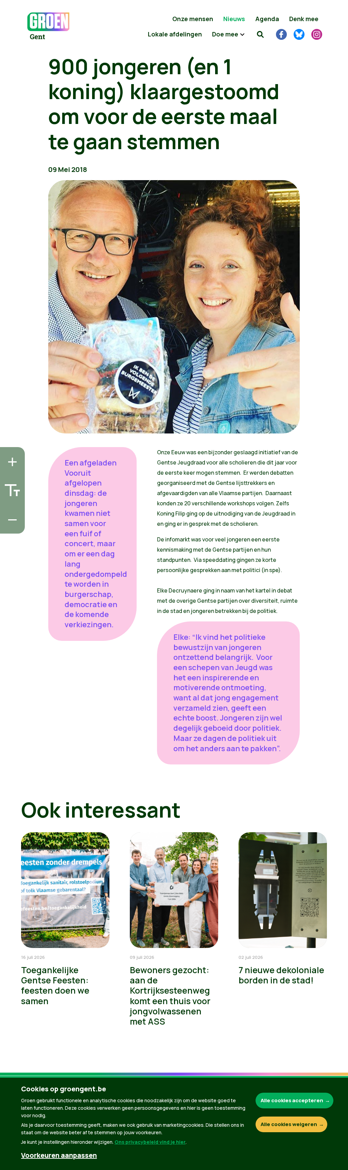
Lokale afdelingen (175, 34)
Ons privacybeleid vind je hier (150, 1142)
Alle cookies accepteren (292, 1100)
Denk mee (303, 19)
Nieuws (234, 19)
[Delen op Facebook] (10, 487)
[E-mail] (10, 526)
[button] (260, 34)
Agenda (267, 19)
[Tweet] (10, 507)
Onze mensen (192, 19)
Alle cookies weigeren (289, 1124)
